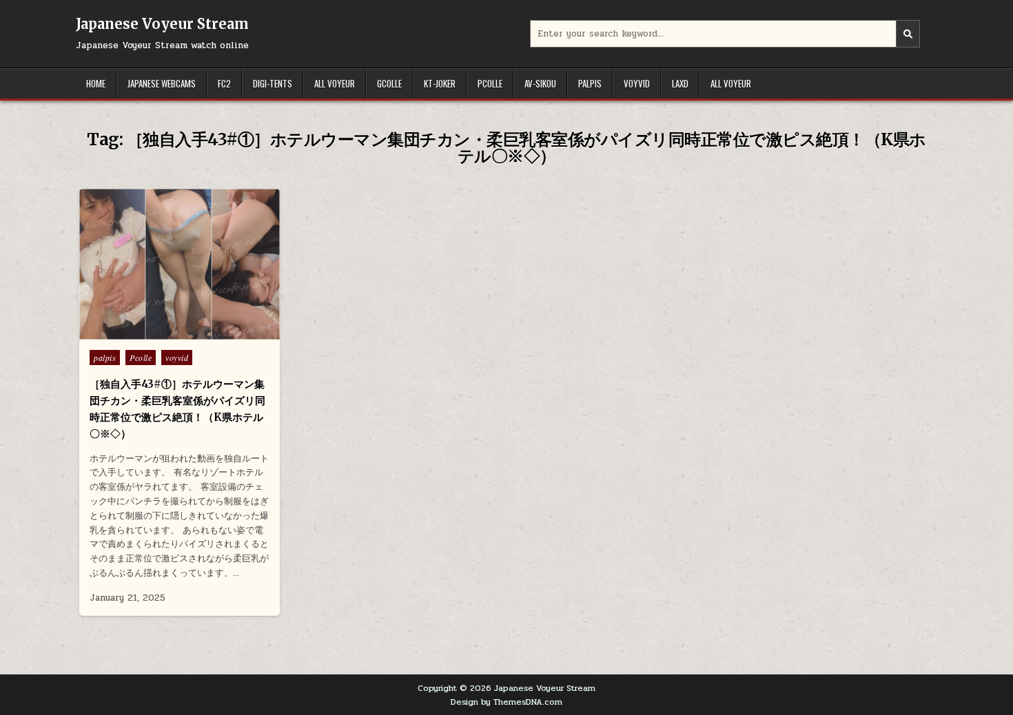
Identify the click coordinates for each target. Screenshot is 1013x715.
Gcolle (389, 83)
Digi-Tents (272, 83)
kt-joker (440, 83)
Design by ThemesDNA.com (506, 702)
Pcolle (490, 83)
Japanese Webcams (161, 83)
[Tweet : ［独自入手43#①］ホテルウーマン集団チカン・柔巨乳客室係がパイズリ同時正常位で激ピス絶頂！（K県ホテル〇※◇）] (150, 332)
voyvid (637, 83)
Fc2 (224, 83)
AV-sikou (540, 83)
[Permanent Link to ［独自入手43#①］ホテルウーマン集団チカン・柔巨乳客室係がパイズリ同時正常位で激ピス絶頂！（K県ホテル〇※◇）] (179, 264)
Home (95, 83)
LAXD (680, 83)
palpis (590, 83)
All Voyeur (334, 83)
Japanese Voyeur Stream (162, 23)
